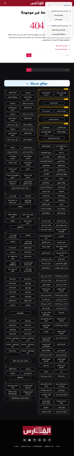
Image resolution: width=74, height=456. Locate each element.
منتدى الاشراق (46, 242)
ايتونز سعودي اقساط (61, 290)
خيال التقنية (61, 157)
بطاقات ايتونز (46, 350)
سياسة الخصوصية (26, 446)
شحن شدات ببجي (61, 338)
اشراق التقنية (46, 146)
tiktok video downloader (12, 393)
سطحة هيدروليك (12, 152)
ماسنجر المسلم (54, 119)
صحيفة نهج (61, 170)
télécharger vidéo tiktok (20, 398)
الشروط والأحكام (37, 446)
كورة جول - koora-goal (28, 242)
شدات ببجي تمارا (46, 276)
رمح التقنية (61, 196)
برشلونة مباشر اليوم (12, 215)
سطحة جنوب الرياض (28, 163)
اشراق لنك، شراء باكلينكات (61, 230)
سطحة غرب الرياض (12, 157)
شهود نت (46, 200)
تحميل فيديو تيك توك (12, 386)
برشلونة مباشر (12, 97)
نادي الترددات (61, 187)
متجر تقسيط (46, 299)
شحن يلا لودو (61, 344)
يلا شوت (27, 93)
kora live (13, 279)
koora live (12, 248)
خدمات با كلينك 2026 (61, 402)
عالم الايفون (61, 165)
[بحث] (5, 3)
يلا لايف (20, 206)
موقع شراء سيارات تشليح (13, 176)
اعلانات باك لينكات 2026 (20, 361)
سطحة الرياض (28, 147)
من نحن (58, 446)
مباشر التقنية (46, 204)
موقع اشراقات (61, 132)
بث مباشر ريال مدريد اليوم (12, 201)
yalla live (20, 227)
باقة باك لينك (61, 111)
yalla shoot (12, 93)
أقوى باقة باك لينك (46, 396)
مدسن (46, 178)
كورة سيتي (12, 196)
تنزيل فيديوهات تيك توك (28, 393)
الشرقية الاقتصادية (46, 161)
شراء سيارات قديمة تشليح (20, 188)
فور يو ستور (46, 308)
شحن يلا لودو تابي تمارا (46, 320)
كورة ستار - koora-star (12, 236)
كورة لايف (28, 283)
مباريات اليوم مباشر (28, 98)
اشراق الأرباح (46, 213)
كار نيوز (46, 170)
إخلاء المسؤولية (48, 446)
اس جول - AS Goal (12, 270)
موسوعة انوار (61, 213)
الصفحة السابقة (61, 46)
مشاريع (46, 407)
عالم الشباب (54, 103)
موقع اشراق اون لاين (46, 133)
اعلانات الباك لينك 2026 (61, 247)
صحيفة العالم (46, 268)
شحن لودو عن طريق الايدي (46, 345)
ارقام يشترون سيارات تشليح (27, 182)
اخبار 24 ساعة (46, 263)
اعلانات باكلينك (46, 412)
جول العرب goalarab (27, 201)
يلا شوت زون (28, 373)
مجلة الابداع (46, 183)
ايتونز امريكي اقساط (46, 326)
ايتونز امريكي (46, 284)
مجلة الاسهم (61, 161)
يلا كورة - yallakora (12, 264)
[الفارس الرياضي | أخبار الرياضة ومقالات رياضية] (37, 3)
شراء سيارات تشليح (28, 176)
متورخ (61, 178)
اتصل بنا (16, 446)
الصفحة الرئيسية (61, 49)
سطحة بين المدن (27, 152)
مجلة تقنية (61, 259)
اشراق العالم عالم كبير (46, 237)
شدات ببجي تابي (46, 280)
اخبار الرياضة (61, 242)
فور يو (46, 331)
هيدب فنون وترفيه (61, 268)
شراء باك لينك (61, 221)
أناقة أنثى (46, 174)
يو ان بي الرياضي (46, 259)
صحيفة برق (46, 127)
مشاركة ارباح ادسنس (46, 94)
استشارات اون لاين (46, 187)
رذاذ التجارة (46, 196)
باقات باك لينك (46, 225)
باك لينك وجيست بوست (61, 254)
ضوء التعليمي (61, 127)
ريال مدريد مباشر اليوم (27, 215)
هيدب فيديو (46, 191)
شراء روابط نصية (61, 225)
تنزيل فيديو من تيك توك (28, 386)
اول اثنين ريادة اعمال (61, 94)
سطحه (12, 147)
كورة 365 (28, 196)
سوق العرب (61, 390)
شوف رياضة (46, 246)
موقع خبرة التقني (61, 174)
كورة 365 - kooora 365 (28, 270)
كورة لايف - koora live (28, 339)
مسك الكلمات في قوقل (61, 147)
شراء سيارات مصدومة (13, 182)
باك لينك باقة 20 (46, 390)
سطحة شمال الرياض (28, 157)
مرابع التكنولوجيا (46, 152)
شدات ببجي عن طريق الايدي (46, 313)
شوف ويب (46, 157)
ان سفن (61, 152)
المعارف (61, 191)
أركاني (61, 204)
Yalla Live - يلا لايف (12, 257)
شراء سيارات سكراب (13, 170)
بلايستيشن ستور (61, 355)
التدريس (61, 236)
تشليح (28, 169)
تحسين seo (46, 111)
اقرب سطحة (13, 162)
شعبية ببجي (61, 350)
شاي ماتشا (61, 376)
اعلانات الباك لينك (46, 229)
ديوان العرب (61, 407)
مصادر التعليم (46, 253)
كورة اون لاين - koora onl (28, 264)
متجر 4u (61, 312)
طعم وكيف (61, 200)
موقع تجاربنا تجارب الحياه (46, 402)
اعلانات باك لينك (61, 412)
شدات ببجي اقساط (61, 276)
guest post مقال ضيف (46, 385)
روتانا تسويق (61, 183)
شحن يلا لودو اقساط (46, 290)
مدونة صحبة (61, 208)
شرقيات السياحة (46, 208)
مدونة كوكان (46, 165)
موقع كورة (20, 313)
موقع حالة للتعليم (61, 263)
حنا (61, 372)
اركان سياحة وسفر (54, 138)
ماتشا (46, 372)
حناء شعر (46, 365)
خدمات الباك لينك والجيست (61, 385)
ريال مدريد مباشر (27, 103)
